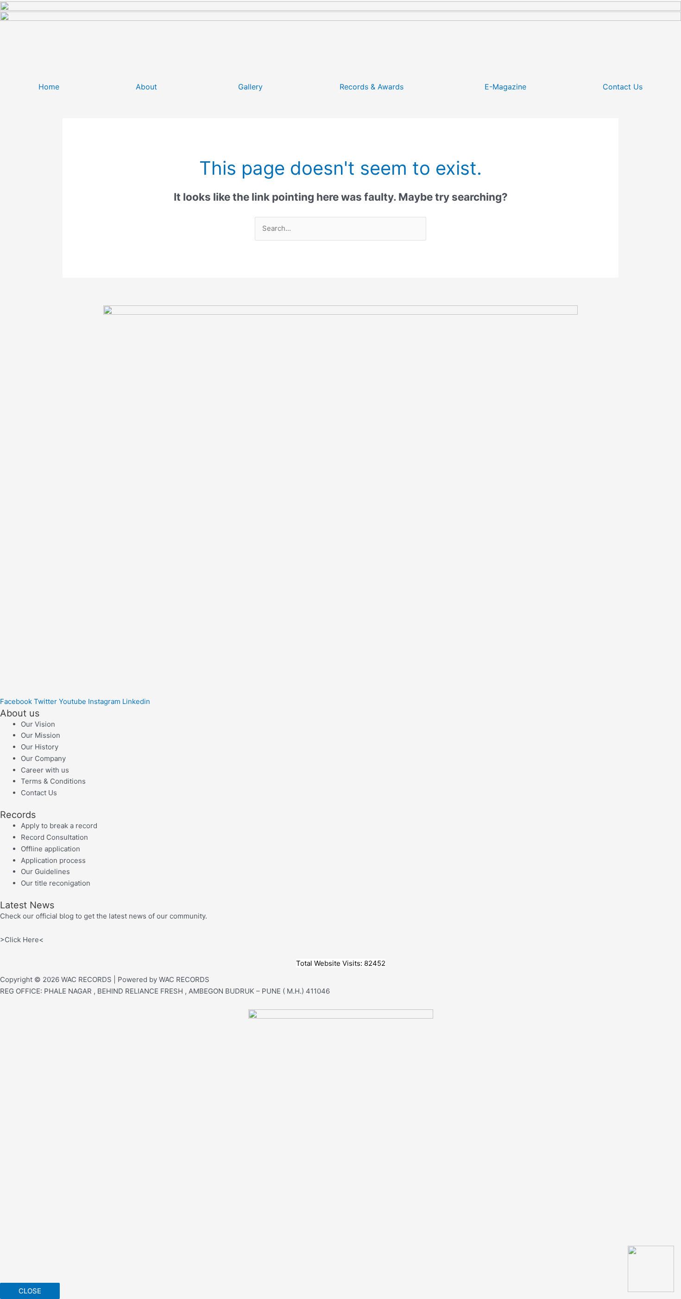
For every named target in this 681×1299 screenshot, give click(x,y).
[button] (148, 86)
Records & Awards (372, 86)
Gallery (250, 86)
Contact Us (623, 86)
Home (48, 86)
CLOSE (30, 1290)
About (146, 86)
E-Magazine (505, 86)
